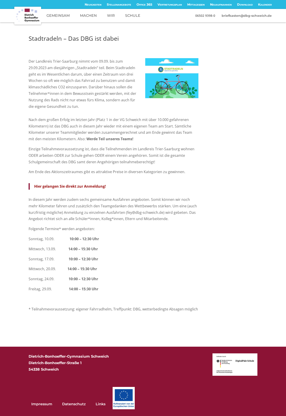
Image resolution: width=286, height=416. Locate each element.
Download (245, 4)
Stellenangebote (119, 4)
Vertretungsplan (170, 4)
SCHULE (132, 15)
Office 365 (144, 4)
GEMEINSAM (58, 15)
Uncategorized (103, 47)
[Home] (27, 16)
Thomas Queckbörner (51, 47)
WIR (111, 15)
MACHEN (88, 15)
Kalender (265, 4)
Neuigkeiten (93, 4)
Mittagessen (196, 4)
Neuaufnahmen (221, 4)
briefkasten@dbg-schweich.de (247, 16)
